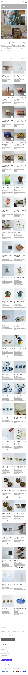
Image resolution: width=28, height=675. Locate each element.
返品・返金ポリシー (5, 653)
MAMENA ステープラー (7, 278)
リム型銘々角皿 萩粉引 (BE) (7, 233)
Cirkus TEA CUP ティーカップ (19, 467)
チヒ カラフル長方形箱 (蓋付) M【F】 (7, 143)
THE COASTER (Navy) (6, 188)
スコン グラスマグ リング (8, 442)
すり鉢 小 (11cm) (19, 513)
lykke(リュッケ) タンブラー (20, 324)
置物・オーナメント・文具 (17, 48)
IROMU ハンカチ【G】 (6, 256)
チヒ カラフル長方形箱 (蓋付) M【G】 (20, 121)
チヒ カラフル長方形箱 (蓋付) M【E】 (20, 143)
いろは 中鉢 (5, 374)
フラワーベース (17, 40)
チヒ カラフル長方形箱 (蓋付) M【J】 (20, 98)
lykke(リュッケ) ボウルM (20, 418)
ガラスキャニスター (7, 584)
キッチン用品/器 (5, 40)
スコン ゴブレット (7, 324)
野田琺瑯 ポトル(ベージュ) (19, 278)
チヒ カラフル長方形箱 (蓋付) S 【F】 (7, 166)
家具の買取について (5, 655)
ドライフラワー (5, 42)
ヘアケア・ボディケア (6, 45)
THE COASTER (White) (6, 211)
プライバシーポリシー (5, 651)
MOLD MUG (5, 608)
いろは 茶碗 (5, 417)
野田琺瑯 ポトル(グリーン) (7, 302)
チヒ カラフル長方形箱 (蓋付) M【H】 (7, 121)
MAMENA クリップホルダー (19, 256)
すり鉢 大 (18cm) (19, 537)
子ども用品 (4, 48)
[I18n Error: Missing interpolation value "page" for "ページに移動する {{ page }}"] (20, 619)
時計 (9, 48)
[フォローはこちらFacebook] (2, 664)
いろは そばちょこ (19, 374)
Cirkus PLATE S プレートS (20, 442)
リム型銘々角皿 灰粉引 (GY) (20, 211)
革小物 (8, 50)
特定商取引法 (4, 649)
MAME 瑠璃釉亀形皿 (20, 608)
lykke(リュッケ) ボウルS (7, 349)
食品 (11, 40)
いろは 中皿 (5, 396)
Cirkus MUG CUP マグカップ (7, 467)
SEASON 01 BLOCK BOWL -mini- (20, 349)
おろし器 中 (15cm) (20, 490)
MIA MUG (17, 560)
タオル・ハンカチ (17, 45)
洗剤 (23, 45)
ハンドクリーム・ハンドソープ (17, 42)
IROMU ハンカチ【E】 (6, 561)
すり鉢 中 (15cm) (7, 537)
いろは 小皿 (17, 396)
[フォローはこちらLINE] (8, 664)
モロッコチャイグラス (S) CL (19, 76)
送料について (4, 647)
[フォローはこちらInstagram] (5, 664)
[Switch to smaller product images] (25, 58)
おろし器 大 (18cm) (7, 513)
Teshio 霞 (17, 232)
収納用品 (3, 50)
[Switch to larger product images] (22, 58)
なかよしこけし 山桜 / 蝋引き (7, 98)
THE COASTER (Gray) (18, 188)
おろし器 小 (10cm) (7, 490)
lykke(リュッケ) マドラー (20, 585)
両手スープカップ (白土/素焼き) (7, 76)
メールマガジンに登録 (8, 639)
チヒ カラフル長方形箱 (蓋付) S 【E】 (20, 166)
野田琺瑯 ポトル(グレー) (19, 302)
